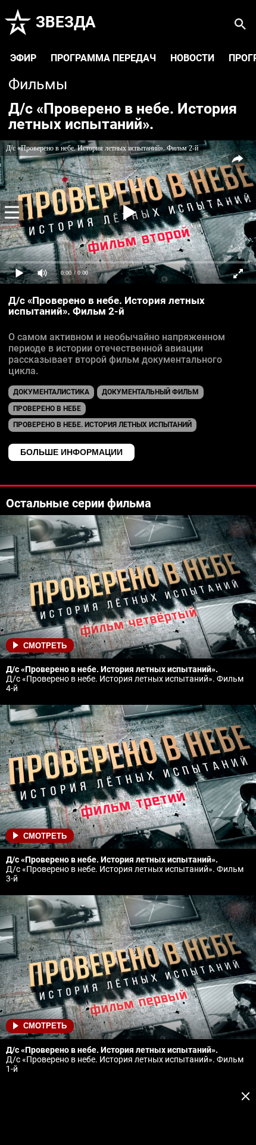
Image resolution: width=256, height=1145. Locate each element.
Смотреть (45, 645)
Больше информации (71, 452)
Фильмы (37, 84)
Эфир (23, 58)
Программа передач (103, 58)
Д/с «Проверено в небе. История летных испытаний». (122, 116)
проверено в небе (47, 408)
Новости (192, 58)
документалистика (51, 392)
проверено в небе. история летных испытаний (102, 425)
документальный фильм (150, 392)
